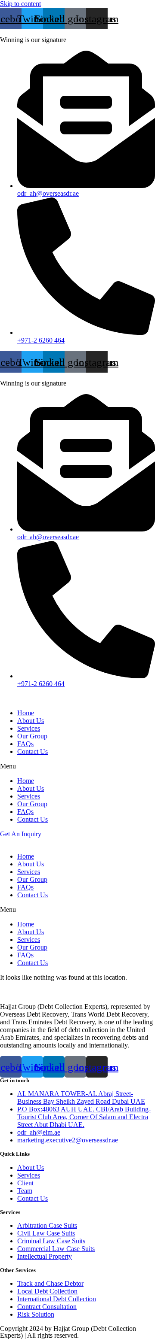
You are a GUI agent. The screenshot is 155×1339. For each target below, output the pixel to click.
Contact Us (32, 751)
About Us (30, 720)
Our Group (32, 736)
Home (25, 713)
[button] (77, 766)
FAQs (25, 743)
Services (28, 728)
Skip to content (20, 3)
